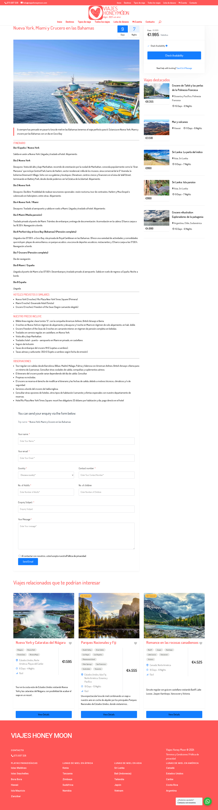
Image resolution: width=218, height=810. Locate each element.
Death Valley (87, 650)
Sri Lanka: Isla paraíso (183, 182)
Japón (117, 785)
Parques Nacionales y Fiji (98, 642)
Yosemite (98, 669)
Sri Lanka (183, 158)
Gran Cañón (100, 650)
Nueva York (31, 650)
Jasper (159, 650)
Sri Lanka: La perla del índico (187, 152)
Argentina (179, 223)
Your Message (25, 519)
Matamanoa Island (89, 659)
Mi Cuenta (183, 3)
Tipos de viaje (139, 3)
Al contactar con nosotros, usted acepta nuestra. (54, 555)
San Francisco (101, 664)
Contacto (193, 3)
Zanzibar (16, 796)
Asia (176, 158)
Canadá (153, 665)
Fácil (21, 673)
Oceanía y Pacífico (182, 96)
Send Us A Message (184, 68)
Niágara (20, 650)
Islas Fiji (102, 674)
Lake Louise (152, 655)
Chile (186, 223)
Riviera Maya (34, 655)
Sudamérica (196, 223)
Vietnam (118, 790)
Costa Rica (172, 785)
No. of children (85, 485)
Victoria (150, 659)
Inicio (119, 3)
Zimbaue (67, 779)
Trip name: (23, 421)
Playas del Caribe (35, 663)
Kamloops (169, 650)
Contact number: (87, 468)
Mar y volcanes (180, 121)
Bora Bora (16, 779)
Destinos (127, 3)
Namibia (67, 790)
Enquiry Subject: (26, 502)
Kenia (66, 768)
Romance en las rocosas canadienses (172, 642)
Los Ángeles (98, 655)
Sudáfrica (68, 785)
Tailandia (119, 779)
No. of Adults (24, 485)
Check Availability (174, 55)
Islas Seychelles (20, 773)
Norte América (91, 678)
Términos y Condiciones (177, 754)
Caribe (169, 779)
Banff (150, 650)
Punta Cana (21, 655)
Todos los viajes (154, 3)
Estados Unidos (26, 660)
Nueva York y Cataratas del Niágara (41, 642)
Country (22, 468)
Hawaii (177, 128)
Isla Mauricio (18, 790)
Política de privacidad (76, 555)
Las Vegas (86, 655)
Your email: (24, 451)
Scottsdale (86, 669)
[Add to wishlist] (70, 643)
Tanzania (68, 773)
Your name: (24, 434)
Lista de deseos (169, 3)
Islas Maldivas (19, 768)
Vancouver (164, 655)
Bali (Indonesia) (122, 773)
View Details (43, 714)
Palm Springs (87, 664)
